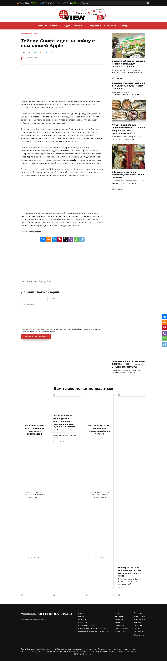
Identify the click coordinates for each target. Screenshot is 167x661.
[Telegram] (82, 239)
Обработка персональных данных (93, 632)
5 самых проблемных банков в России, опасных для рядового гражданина (128, 64)
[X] (65, 239)
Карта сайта (83, 622)
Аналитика (119, 616)
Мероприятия (94, 26)
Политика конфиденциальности (92, 629)
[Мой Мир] (54, 239)
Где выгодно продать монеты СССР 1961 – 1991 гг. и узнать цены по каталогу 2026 (128, 364)
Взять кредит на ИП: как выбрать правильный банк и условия (99, 429)
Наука (117, 622)
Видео (67, 26)
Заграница (138, 613)
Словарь (124, 26)
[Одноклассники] (48, 239)
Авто (117, 613)
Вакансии (119, 619)
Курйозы (138, 622)
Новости (42, 26)
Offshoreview (26, 34)
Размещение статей (87, 626)
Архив (81, 613)
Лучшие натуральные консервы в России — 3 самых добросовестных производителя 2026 (128, 129)
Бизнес (37, 34)
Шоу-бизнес (120, 632)
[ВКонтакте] (43, 239)
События (138, 626)
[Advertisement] (62, 84)
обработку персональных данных (87, 329)
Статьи (53, 26)
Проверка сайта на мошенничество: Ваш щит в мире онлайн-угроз (130, 571)
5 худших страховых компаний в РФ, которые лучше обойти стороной (129, 86)
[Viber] (70, 239)
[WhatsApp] (76, 239)
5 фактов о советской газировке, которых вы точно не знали (128, 175)
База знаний (110, 26)
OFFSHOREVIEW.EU (55, 614)
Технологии (139, 632)
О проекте (83, 616)
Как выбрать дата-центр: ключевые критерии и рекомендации (35, 429)
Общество (119, 626)
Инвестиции (139, 616)
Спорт (137, 629)
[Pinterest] (59, 239)
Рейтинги (78, 26)
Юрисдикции (140, 635)
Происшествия (121, 629)
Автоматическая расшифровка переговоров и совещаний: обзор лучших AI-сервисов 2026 (64, 422)
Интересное (139, 619)
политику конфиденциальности (42, 331)
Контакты (82, 619)
